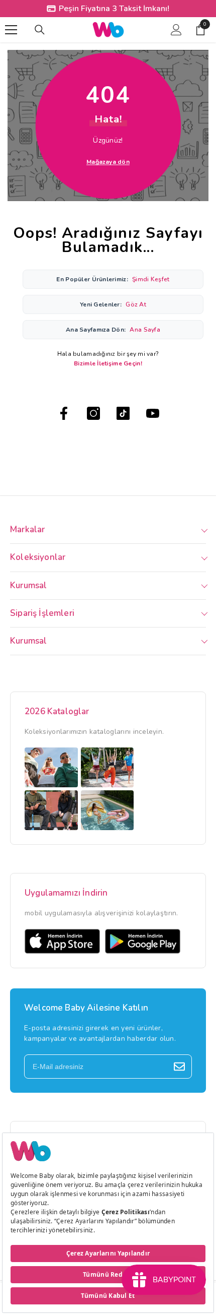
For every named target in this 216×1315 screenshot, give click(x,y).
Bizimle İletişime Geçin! (108, 363)
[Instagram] (93, 413)
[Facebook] (64, 413)
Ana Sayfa (145, 330)
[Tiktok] (123, 413)
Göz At (136, 304)
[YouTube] (153, 413)
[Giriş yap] (176, 29)
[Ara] (40, 30)
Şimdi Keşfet (150, 279)
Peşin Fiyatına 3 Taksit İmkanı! (114, 9)
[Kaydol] (179, 1066)
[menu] (11, 30)
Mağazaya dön (108, 162)
